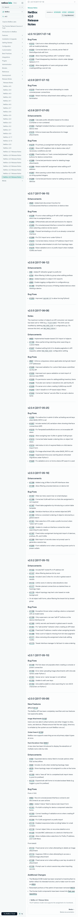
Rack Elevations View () (38, 743)
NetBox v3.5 (7, 115)
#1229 (31, 461)
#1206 (31, 417)
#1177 (31, 586)
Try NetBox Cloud (9, 914)
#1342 (31, 65)
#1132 (31, 866)
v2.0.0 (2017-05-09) (38, 698)
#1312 (31, 43)
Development (6, 75)
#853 (31, 804)
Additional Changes (37, 875)
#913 (31, 279)
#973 (72, 888)
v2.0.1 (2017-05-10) (38, 655)
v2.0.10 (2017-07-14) (39, 34)
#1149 (31, 665)
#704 (31, 275)
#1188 (31, 511)
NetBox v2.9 (7, 144)
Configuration (6, 46)
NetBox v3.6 (7, 111)
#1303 (31, 126)
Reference (5, 72)
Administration (6, 64)
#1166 (31, 630)
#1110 (31, 781)
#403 (31, 798)
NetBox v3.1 (7, 130)
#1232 (31, 373)
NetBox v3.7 (7, 108)
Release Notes (7, 79)
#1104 (31, 820)
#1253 (31, 298)
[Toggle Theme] (21, 913)
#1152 (31, 680)
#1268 (31, 237)
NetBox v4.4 (7, 90)
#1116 (31, 829)
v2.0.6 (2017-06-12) (38, 262)
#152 (44, 719)
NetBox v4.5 (7, 86)
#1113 (31, 848)
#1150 (31, 671)
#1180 (31, 286)
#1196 (31, 482)
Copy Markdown (69, 15)
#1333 (31, 50)
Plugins (4, 61)
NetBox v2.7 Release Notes (12, 151)
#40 (30, 272)
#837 (31, 361)
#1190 (31, 342)
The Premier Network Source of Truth (12, 27)
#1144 (31, 836)
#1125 (31, 833)
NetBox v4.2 (7, 97)
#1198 (31, 486)
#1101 (31, 807)
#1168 (31, 634)
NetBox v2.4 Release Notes (12, 162)
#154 (31, 759)
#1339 (31, 59)
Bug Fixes (32, 39)
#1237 (31, 348)
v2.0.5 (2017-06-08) (38, 310)
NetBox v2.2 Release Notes (12, 170)
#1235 (31, 379)
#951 (46, 743)
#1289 (31, 166)
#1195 (31, 527)
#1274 (31, 244)
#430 (31, 765)
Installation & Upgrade (9, 39)
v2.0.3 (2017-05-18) (38, 473)
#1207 (31, 423)
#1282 (31, 154)
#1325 (31, 96)
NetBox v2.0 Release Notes (12, 177)
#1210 (31, 430)
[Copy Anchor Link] (52, 34)
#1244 (31, 393)
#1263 (31, 222)
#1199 (31, 539)
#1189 (31, 515)
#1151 (31, 677)
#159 (41, 732)
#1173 (31, 643)
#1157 (31, 496)
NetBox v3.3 (7, 122)
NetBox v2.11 (7, 137)
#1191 (31, 521)
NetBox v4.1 (7, 101)
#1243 (31, 390)
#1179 (31, 592)
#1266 (31, 231)
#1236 (31, 383)
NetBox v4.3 (7, 93)
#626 (31, 203)
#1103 (31, 813)
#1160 (31, 623)
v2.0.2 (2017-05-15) (38, 560)
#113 (35, 708)
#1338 (31, 56)
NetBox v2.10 (7, 141)
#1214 (31, 445)
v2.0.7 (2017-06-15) (38, 193)
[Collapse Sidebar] (22, 3)
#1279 (31, 145)
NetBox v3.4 (7, 119)
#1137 (31, 573)
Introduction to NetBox (9, 32)
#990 (31, 282)
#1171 (31, 637)
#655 (31, 339)
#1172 (31, 583)
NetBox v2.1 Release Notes (12, 173)
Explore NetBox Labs (9, 22)
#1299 (31, 179)
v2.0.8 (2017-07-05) (38, 110)
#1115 (31, 823)
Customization (6, 50)
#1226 (31, 367)
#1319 (31, 89)
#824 (33, 884)
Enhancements (34, 116)
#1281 (31, 148)
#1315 (31, 132)
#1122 (31, 570)
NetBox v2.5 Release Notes (12, 159)
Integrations (6, 57)
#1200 (31, 546)
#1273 (31, 241)
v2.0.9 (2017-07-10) (38, 80)
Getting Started (7, 42)
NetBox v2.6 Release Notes (12, 155)
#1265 (31, 225)
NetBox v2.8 (7, 148)
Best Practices (7, 53)
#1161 (31, 627)
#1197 (31, 533)
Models (4, 68)
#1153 (31, 684)
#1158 (31, 611)
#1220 (31, 455)
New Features (34, 704)
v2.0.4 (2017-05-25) (38, 407)
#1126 (31, 860)
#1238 (31, 216)
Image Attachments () (37, 719)
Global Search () (35, 732)
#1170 (31, 577)
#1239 (31, 386)
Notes (30, 316)
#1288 (31, 160)
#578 (31, 768)
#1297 (31, 173)
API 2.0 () (33, 708)
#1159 (31, 617)
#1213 (31, 439)
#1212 (31, 436)
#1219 (31, 451)
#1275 (31, 248)
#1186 (31, 499)
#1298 (31, 120)
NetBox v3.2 (7, 126)
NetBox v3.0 (7, 133)
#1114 (31, 854)
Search (14, 7)
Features (5, 35)
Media (4, 181)
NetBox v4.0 (7, 104)
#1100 (31, 774)
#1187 (31, 505)
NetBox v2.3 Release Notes (12, 166)
